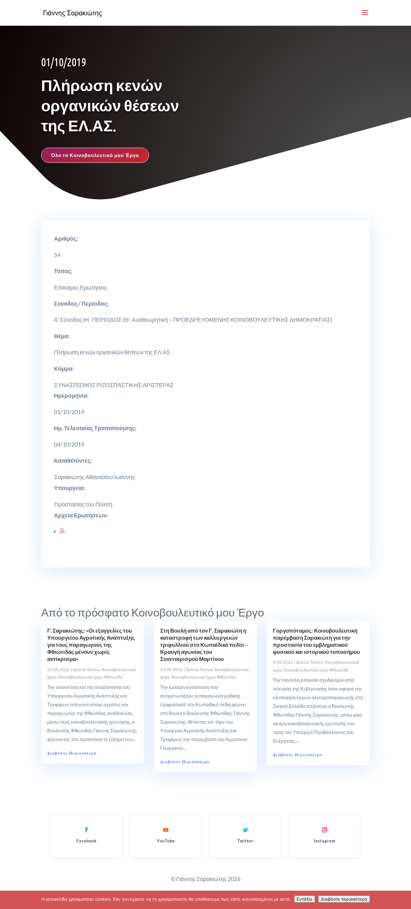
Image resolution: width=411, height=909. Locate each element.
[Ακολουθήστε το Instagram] (324, 830)
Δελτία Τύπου (86, 669)
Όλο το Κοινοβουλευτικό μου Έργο (95, 155)
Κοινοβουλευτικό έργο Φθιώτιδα (90, 677)
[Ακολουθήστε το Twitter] (245, 830)
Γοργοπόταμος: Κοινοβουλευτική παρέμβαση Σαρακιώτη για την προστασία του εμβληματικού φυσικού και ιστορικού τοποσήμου (316, 641)
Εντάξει (304, 899)
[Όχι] (403, 900)
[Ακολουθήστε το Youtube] (166, 830)
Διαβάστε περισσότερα (344, 899)
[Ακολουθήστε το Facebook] (86, 830)
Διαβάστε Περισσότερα (72, 753)
